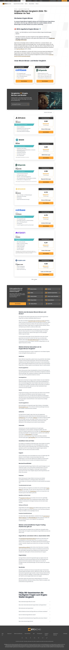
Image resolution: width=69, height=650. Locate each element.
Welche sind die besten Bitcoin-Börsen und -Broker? (33, 313)
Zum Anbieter (24, 81)
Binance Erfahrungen (46, 200)
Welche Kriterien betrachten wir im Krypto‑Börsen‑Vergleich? (30, 347)
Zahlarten (21, 411)
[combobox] (20, 104)
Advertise (59, 0)
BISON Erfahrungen (46, 154)
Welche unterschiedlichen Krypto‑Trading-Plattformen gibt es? (32, 525)
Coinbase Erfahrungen (46, 223)
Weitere (37, 3)
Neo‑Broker (22, 567)
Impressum (9, 633)
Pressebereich (39, 633)
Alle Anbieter (18, 303)
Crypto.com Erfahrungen (46, 271)
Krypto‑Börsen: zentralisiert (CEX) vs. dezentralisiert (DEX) (34, 535)
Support (21, 453)
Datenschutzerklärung (18, 633)
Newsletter (65, 633)
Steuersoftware (31, 3)
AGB (33, 633)
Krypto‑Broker (22, 555)
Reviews (15, 9)
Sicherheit (21, 425)
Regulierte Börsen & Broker (19, 3)
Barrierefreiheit (27, 633)
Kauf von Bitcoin (20, 48)
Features (21, 475)
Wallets (26, 3)
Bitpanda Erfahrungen (46, 179)
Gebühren (21, 356)
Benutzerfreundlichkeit (25, 463)
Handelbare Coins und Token (26, 441)
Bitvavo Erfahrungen (45, 129)
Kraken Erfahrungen (46, 250)
